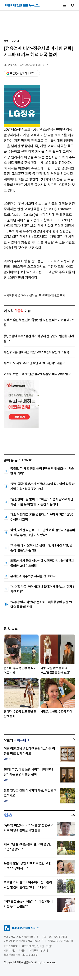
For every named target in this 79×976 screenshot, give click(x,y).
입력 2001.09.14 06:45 (32, 64)
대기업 (15, 40)
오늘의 (16, 740)
